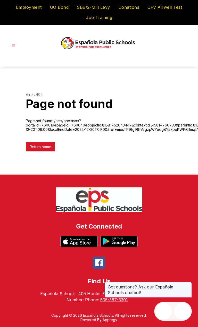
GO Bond (59, 7)
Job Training (99, 17)
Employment (29, 7)
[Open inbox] (163, 311)
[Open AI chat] (182, 311)
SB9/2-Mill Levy (93, 7)
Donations (128, 7)
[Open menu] (13, 46)
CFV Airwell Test (164, 7)
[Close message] (187, 284)
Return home (40, 146)
